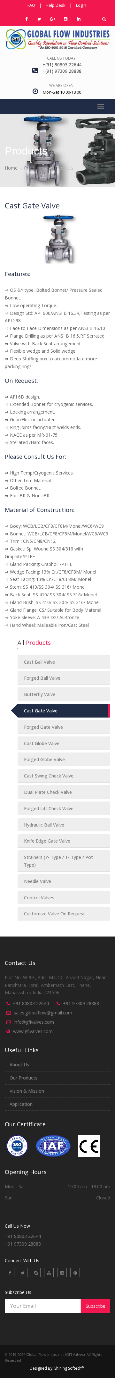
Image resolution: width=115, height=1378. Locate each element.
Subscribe (95, 1306)
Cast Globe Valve (41, 743)
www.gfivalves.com (33, 1031)
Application (21, 1104)
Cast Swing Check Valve (48, 776)
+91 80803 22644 (31, 1003)
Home (11, 168)
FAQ (31, 5)
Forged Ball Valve (42, 678)
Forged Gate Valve (43, 727)
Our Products (23, 1078)
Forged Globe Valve (44, 759)
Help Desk (55, 5)
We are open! (61, 85)
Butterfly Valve (39, 694)
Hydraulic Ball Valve (44, 825)
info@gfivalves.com (34, 1022)
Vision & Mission (27, 1091)
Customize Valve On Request (54, 914)
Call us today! (62, 58)
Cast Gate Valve (40, 711)
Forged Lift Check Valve (48, 808)
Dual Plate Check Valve (48, 792)
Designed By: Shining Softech (57, 1368)
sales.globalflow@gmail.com (43, 1013)
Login (81, 5)
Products (33, 168)
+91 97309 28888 (81, 1003)
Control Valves (39, 898)
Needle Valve (37, 881)
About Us (19, 1065)
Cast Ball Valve (39, 662)
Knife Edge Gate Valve (47, 841)
